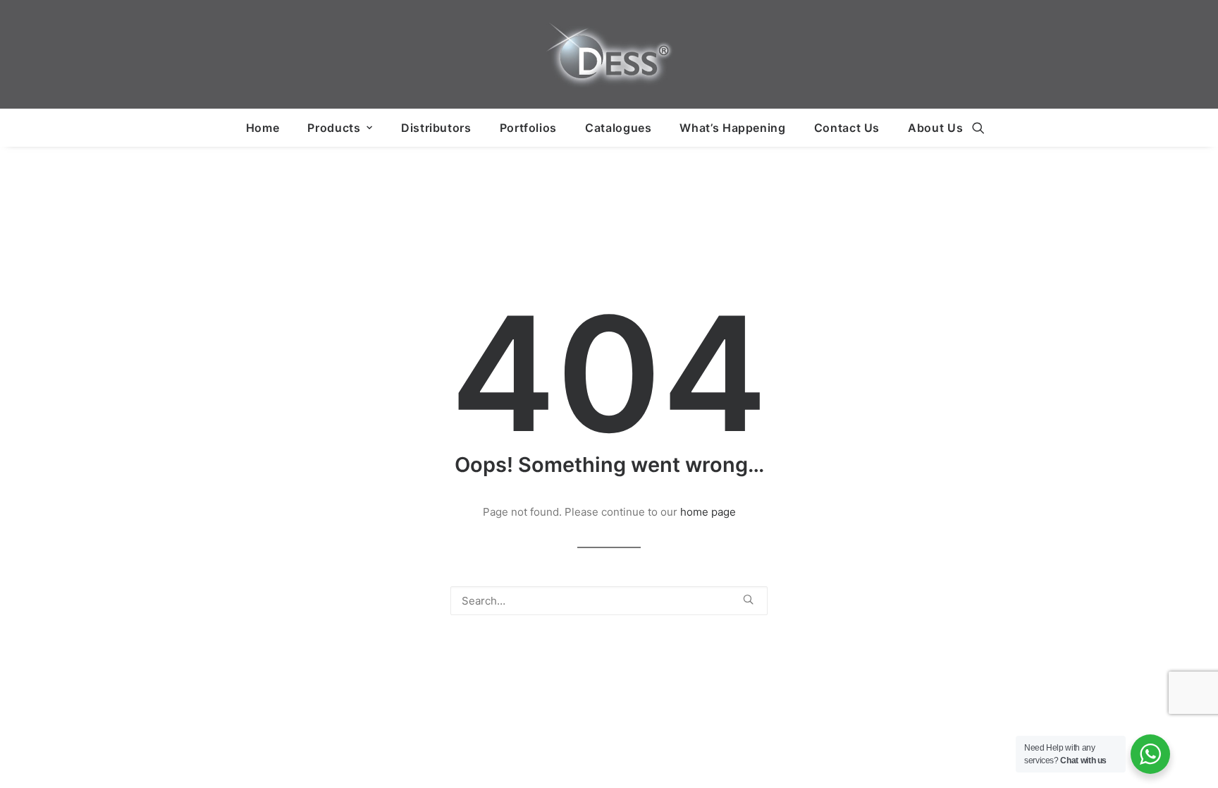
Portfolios (528, 128)
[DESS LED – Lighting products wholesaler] (609, 54)
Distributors (436, 128)
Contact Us (847, 128)
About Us (935, 128)
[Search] (609, 600)
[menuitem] (263, 128)
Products (333, 128)
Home (263, 128)
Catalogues (618, 128)
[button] (978, 128)
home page (708, 512)
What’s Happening (732, 128)
